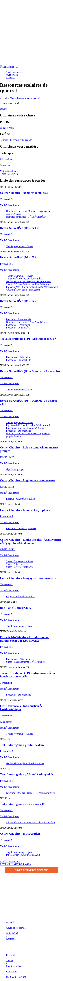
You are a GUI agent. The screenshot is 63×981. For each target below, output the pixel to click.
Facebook (11, 955)
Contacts (10, 77)
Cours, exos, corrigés (16, 927)
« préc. (3, 174)
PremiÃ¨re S (18, 140)
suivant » (15, 174)
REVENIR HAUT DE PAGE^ (15, 864)
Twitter (9, 960)
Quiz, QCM (12, 74)
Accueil (3, 98)
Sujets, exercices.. (14, 72)
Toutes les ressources (20, 98)
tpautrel (36, 98)
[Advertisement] (31, 31)
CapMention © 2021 (16, 977)
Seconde (28, 140)
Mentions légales (14, 966)
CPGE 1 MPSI (7, 128)
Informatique (6, 159)
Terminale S (6, 140)
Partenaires (11, 971)
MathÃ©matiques (8, 171)
